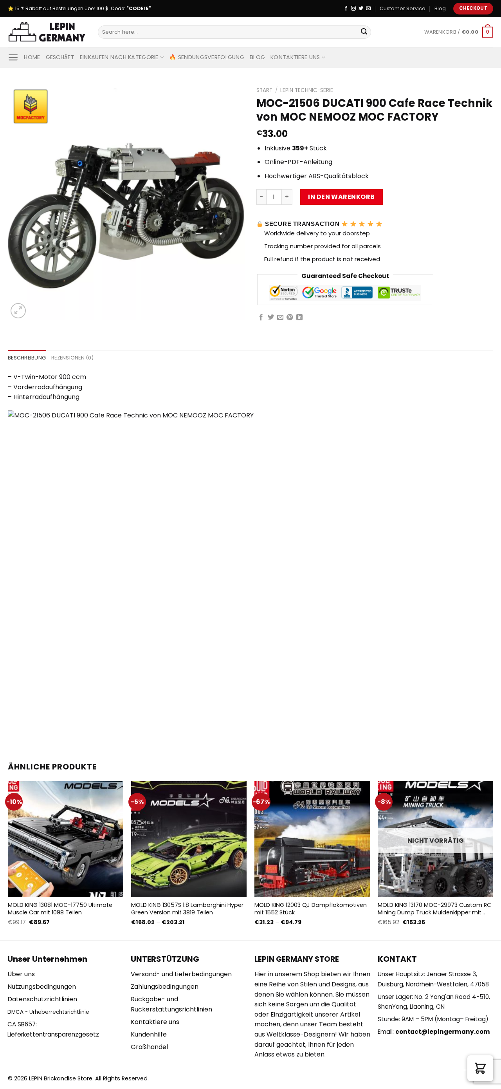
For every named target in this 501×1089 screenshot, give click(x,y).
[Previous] (8, 860)
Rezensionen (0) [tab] (72, 357)
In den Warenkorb (341, 196)
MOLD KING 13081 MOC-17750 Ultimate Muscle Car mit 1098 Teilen (60, 908)
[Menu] (13, 57)
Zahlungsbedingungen (164, 986)
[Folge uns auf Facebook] (346, 8)
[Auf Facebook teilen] (261, 317)
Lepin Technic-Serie (306, 90)
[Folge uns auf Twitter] (361, 8)
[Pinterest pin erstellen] (290, 317)
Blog (440, 8)
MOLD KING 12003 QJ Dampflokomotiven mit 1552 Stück (310, 908)
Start (264, 90)
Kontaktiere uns (295, 57)
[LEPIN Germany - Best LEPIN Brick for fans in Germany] (47, 32)
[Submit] (364, 32)
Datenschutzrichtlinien (42, 999)
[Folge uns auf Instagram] (353, 8)
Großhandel (149, 1046)
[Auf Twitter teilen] (271, 317)
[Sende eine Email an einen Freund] (280, 317)
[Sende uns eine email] (368, 8)
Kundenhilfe (149, 1034)
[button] (480, 1068)
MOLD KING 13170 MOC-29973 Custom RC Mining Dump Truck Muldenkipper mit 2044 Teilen (434, 908)
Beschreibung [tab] (27, 357)
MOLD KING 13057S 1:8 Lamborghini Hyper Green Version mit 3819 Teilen (187, 908)
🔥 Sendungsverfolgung (206, 57)
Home (32, 57)
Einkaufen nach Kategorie (119, 57)
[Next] (493, 860)
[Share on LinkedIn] (299, 317)
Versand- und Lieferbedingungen (181, 974)
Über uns (21, 974)
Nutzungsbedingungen (41, 986)
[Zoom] (18, 310)
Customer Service (402, 8)
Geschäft (60, 57)
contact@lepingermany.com (442, 1032)
